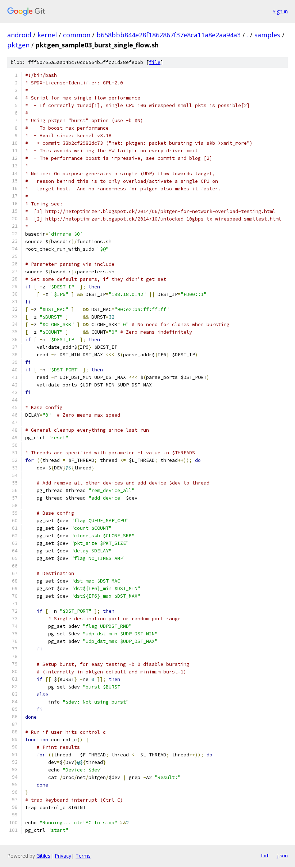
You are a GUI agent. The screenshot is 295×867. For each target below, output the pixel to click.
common (76, 35)
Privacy (63, 855)
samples (267, 35)
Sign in (280, 11)
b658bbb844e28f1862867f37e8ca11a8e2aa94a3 (168, 35)
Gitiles (43, 855)
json (282, 855)
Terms (83, 855)
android (19, 35)
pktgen (18, 45)
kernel (47, 35)
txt (264, 855)
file (154, 62)
